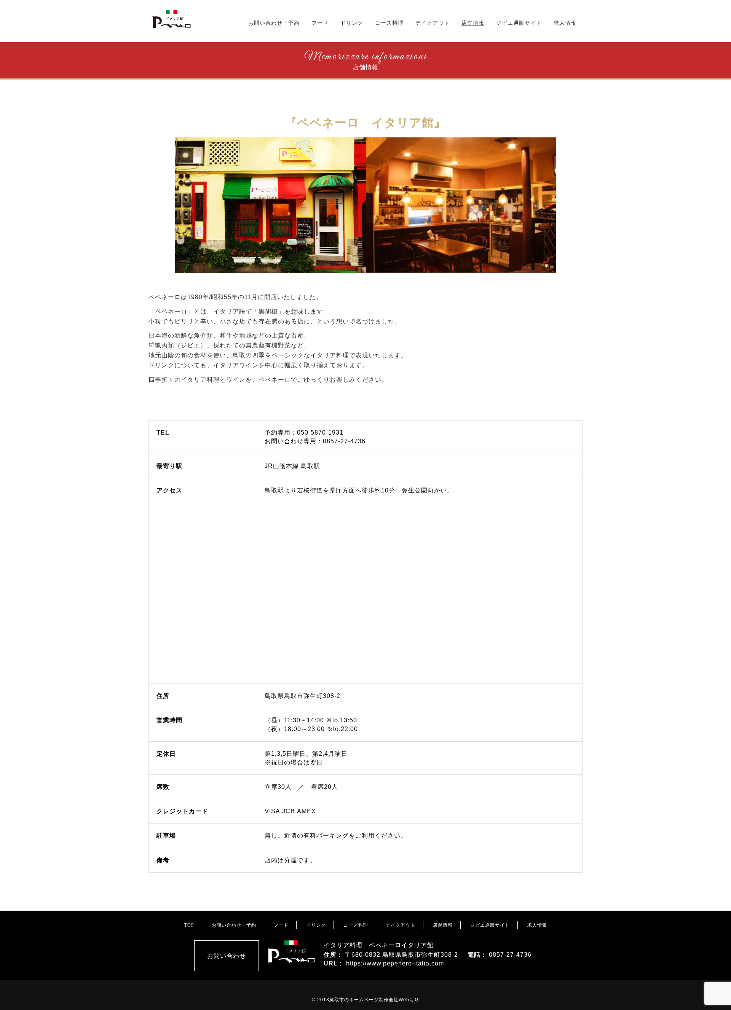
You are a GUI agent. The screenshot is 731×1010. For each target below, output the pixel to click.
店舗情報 (472, 23)
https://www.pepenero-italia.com (395, 963)
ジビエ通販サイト (519, 23)
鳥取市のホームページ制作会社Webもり (374, 999)
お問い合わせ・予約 (274, 23)
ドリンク (351, 23)
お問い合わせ (226, 956)
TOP (189, 925)
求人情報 (565, 23)
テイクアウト (432, 23)
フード (320, 23)
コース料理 (389, 23)
